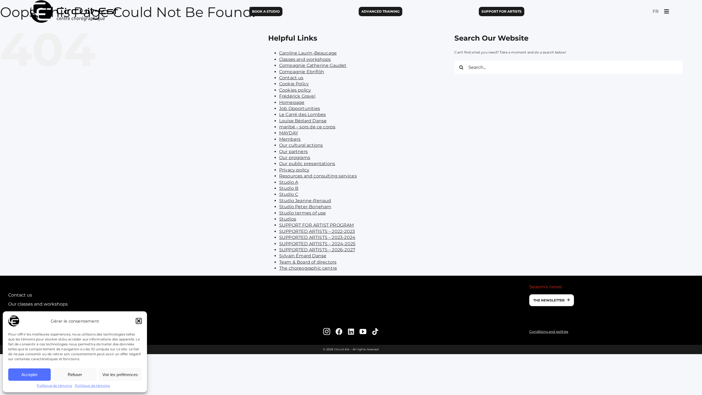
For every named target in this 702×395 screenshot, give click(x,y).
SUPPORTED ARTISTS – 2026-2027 (317, 249)
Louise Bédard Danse (303, 120)
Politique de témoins (54, 385)
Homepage (291, 102)
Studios (287, 219)
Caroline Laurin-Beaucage (308, 53)
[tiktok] (375, 331)
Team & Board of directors (308, 262)
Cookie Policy (294, 83)
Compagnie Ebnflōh (301, 71)
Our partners (293, 151)
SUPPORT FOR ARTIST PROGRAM (316, 225)
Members (290, 139)
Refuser (75, 374)
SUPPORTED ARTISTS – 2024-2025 (317, 243)
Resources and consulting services (318, 176)
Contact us (291, 77)
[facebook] (339, 331)
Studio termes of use (302, 213)
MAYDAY (288, 133)
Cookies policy (295, 90)
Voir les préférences (120, 374)
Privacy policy (294, 170)
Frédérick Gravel (297, 96)
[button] (138, 321)
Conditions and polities (548, 331)
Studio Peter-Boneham (305, 206)
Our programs (294, 157)
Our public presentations (307, 163)
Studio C (288, 194)
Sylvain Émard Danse (302, 255)
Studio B (288, 188)
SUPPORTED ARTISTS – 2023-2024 (317, 237)
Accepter (29, 374)
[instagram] (326, 331)
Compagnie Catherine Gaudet (313, 65)
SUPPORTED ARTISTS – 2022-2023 (317, 231)
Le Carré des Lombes (302, 114)
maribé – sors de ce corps (307, 126)
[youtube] (363, 331)
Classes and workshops (305, 59)
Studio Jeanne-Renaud (305, 200)
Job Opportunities (299, 108)
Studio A (288, 182)
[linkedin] (351, 331)
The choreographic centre (308, 268)
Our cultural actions (301, 145)
